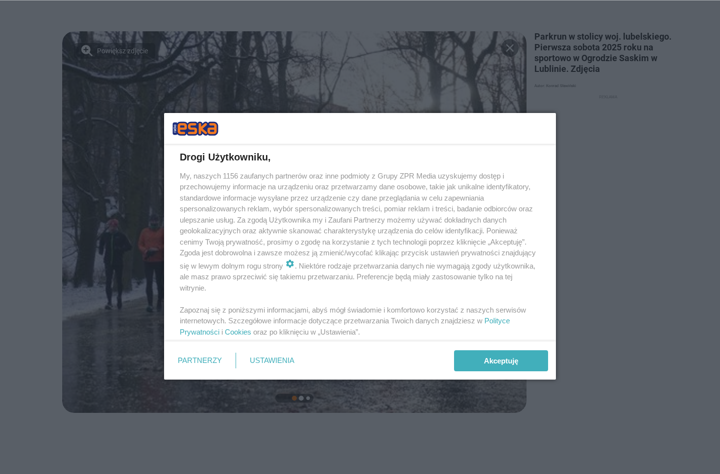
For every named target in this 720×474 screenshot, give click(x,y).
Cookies (238, 332)
